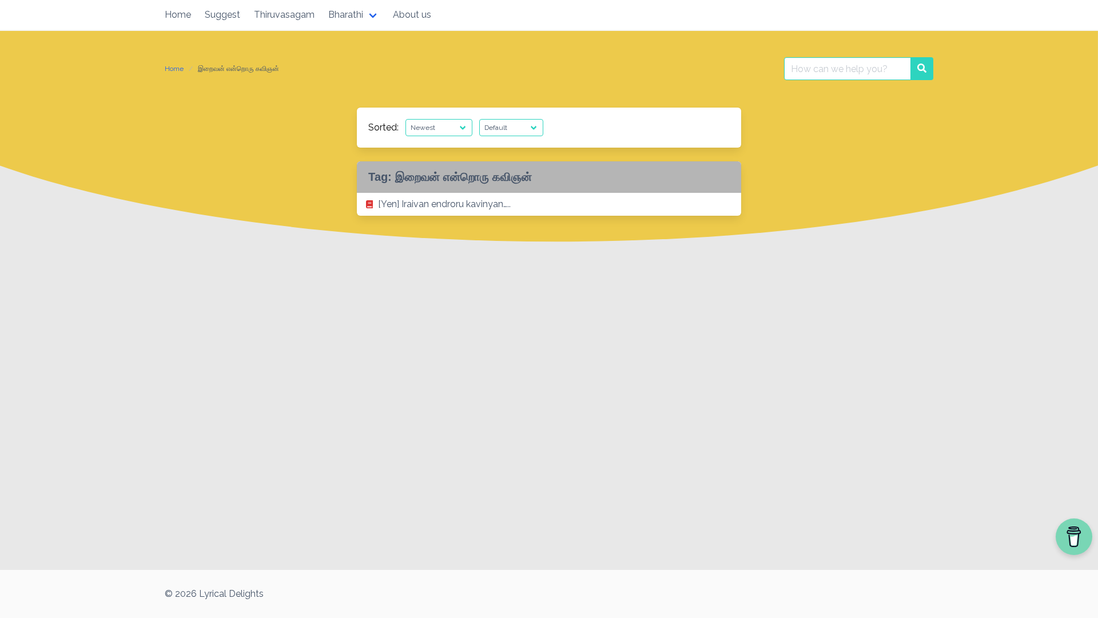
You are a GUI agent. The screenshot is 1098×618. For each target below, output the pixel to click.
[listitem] (549, 204)
